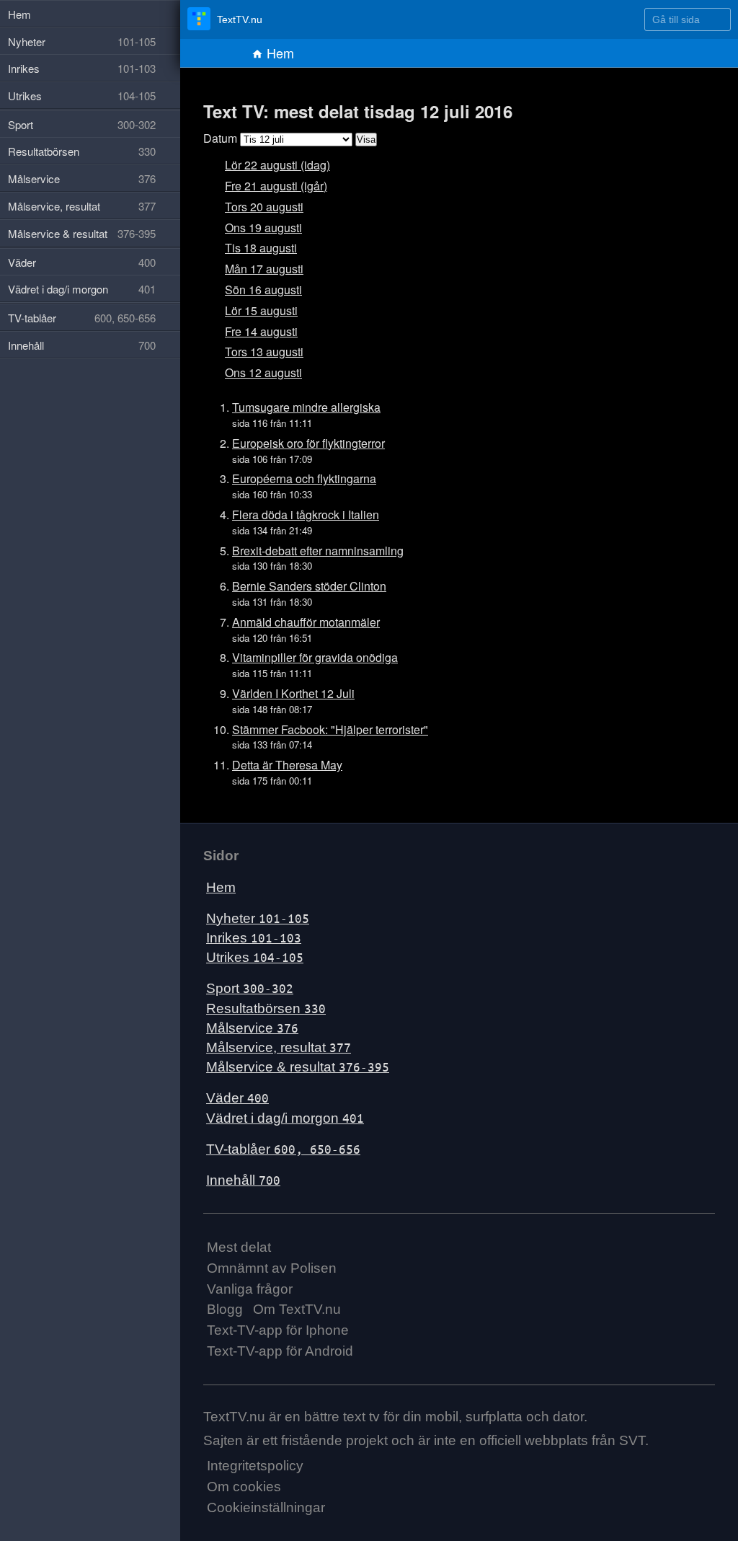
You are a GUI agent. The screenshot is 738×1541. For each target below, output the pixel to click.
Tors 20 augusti (264, 206)
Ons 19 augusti (263, 227)
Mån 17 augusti (264, 268)
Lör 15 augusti (261, 310)
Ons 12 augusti (263, 372)
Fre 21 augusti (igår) (276, 185)
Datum (220, 138)
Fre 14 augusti (261, 331)
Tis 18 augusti (261, 247)
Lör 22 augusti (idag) (277, 164)
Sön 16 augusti (263, 289)
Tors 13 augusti (264, 351)
